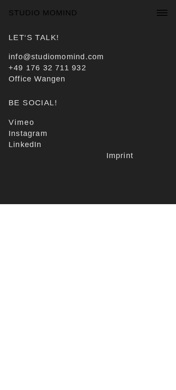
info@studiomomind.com (56, 56)
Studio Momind (43, 13)
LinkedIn (25, 144)
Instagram (28, 133)
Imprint (119, 155)
